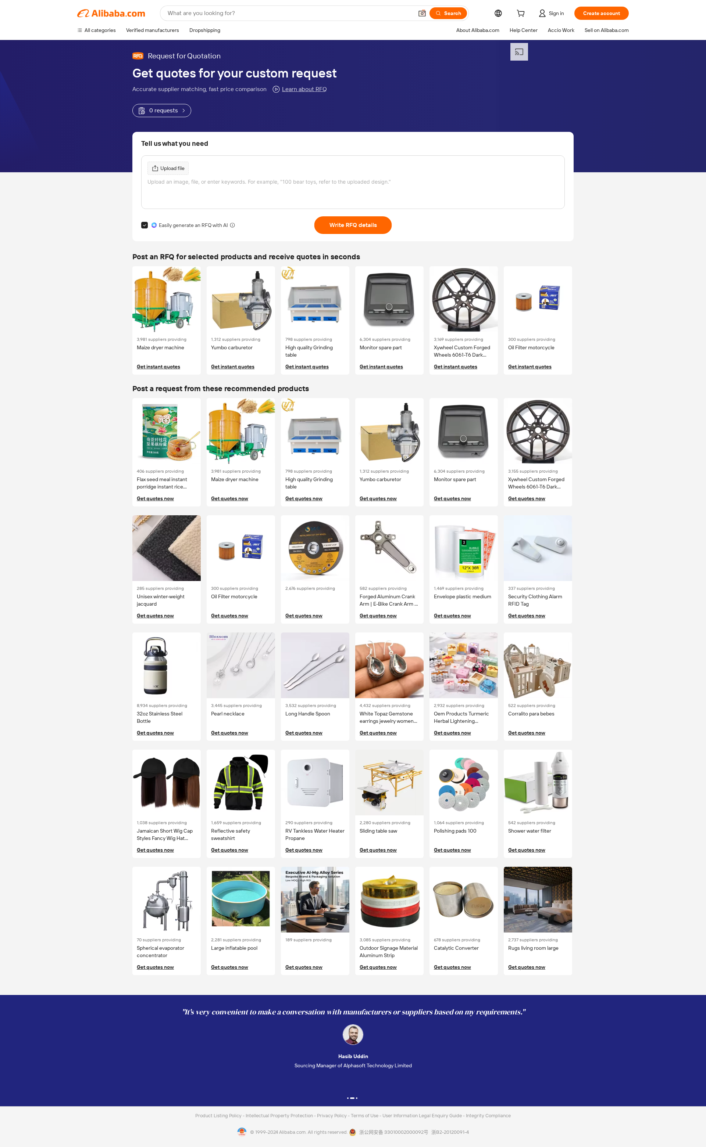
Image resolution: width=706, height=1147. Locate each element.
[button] (422, 13)
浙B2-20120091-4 (450, 1132)
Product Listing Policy (219, 1115)
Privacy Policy (332, 1115)
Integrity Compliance (488, 1115)
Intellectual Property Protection (280, 1115)
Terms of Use (365, 1115)
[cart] (522, 14)
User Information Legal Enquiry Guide (422, 1115)
